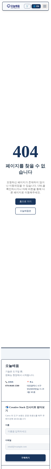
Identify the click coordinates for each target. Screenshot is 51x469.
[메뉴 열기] (45, 6)
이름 (7, 425)
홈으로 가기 (25, 201)
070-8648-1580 (12, 385)
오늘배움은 (25, 211)
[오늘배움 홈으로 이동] (13, 6)
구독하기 (25, 457)
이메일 (8, 440)
